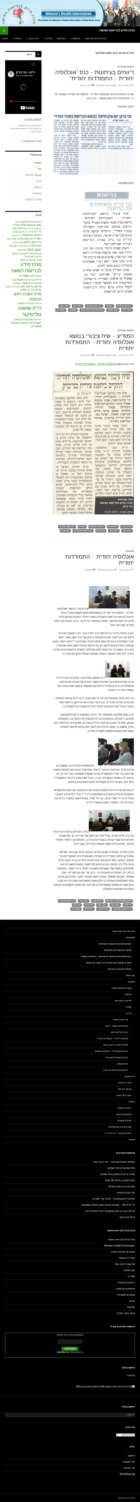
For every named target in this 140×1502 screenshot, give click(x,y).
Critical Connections (119, 969)
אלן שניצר (112, 527)
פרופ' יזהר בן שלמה (30, 290)
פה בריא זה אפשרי (31, 283)
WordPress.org (127, 1474)
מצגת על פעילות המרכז (121, 988)
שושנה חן (61, 310)
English (76, 39)
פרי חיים (76, 905)
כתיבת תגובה (85, 85)
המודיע (82, 527)
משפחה (72, 310)
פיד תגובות (129, 1468)
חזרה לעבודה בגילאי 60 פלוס (120, 1180)
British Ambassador (33, 222)
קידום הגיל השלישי (26, 303)
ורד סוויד (127, 905)
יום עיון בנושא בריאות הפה (117, 1057)
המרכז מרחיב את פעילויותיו (119, 1127)
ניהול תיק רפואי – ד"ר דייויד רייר (118, 1133)
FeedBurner (63, 1352)
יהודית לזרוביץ (23, 246)
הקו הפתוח (61, 39)
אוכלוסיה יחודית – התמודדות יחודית (95, 364)
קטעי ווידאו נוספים (31, 141)
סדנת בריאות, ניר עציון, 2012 (115, 1045)
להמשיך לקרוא (32, 119)
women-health (104, 85)
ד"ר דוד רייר (35, 232)
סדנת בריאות (35, 276)
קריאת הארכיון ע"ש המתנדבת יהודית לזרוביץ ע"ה (110, 1211)
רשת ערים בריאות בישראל (26, 323)
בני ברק (29, 229)
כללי (39, 169)
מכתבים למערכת (124, 1121)
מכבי (26, 257)
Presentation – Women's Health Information (106, 957)
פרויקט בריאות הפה (30, 286)
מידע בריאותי (35, 257)
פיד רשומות (129, 1462)
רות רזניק (37, 320)
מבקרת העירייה (34, 254)
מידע (38, 181)
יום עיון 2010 (122, 1064)
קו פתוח (38, 303)
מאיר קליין (126, 310)
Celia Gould (20, 222)
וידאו (29, 54)
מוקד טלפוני (113, 310)
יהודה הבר (77, 306)
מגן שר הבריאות (33, 175)
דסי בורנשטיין (16, 235)
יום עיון (13, 246)
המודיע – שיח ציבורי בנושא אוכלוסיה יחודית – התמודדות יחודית (99, 342)
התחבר (131, 1456)
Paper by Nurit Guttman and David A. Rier (108, 963)
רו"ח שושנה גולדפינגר (83, 531)
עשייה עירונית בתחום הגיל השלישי (117, 1174)
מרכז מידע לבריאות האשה (117, 30)
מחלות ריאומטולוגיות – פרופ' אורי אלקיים (114, 1199)
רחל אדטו (89, 909)
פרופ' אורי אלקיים (12, 287)
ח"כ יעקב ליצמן (32, 242)
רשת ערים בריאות (23, 319)
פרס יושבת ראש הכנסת (27, 296)
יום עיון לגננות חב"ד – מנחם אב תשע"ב (111, 1051)
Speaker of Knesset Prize (117, 950)
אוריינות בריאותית (120, 1020)
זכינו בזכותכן (33, 39)
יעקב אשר (64, 306)
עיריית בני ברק (33, 280)
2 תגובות (88, 570)
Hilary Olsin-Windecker (119, 901)
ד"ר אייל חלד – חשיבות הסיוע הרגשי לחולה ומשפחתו (108, 1205)
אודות (132, 1301)
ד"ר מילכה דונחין (20, 232)
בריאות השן (19, 228)
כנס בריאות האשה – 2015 (116, 1026)
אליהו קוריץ (126, 527)
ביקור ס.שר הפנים (123, 1095)
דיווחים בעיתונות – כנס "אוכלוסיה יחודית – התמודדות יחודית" (94, 75)
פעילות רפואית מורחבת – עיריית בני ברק (114, 1162)
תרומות (5, 39)
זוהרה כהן (11, 239)
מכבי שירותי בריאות (30, 260)
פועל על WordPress (126, 1498)
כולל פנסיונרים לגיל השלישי (29, 126)
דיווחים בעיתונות (124, 306)
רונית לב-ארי (102, 909)
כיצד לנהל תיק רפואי (119, 1032)
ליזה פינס (100, 531)
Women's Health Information (115, 944)
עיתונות (18, 39)
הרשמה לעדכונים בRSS (88, 1387)
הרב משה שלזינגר (93, 306)
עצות (14, 280)
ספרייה (24, 276)
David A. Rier (34, 225)
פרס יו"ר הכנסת (33, 200)
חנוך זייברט (18, 242)
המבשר (109, 306)
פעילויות (49, 39)
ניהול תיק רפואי (127, 1217)
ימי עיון (128, 1013)
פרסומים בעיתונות (123, 1114)
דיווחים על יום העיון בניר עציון (115, 1070)
